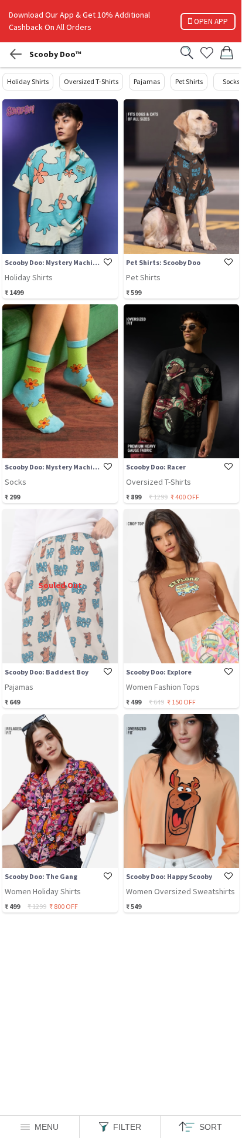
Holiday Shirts (28, 81)
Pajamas (147, 81)
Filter (127, 1127)
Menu (47, 1127)
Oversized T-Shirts (91, 81)
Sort (210, 1127)
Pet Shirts (189, 81)
